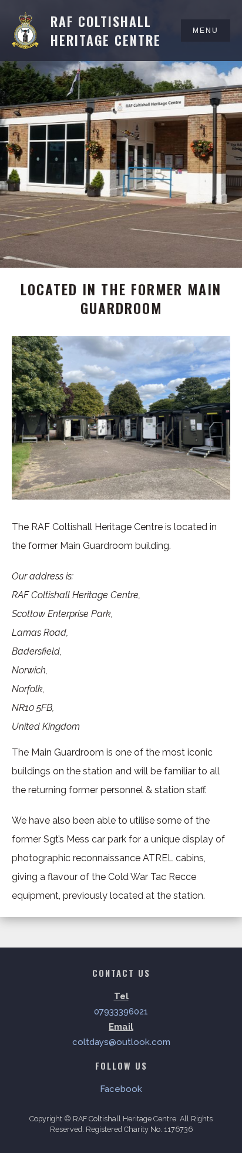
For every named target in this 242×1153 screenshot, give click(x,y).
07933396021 (121, 1011)
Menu (206, 30)
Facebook (121, 1089)
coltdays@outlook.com (121, 1042)
